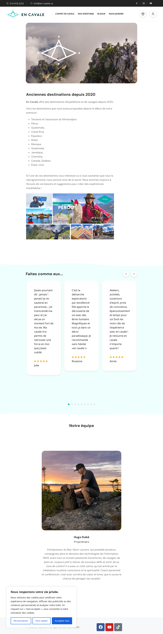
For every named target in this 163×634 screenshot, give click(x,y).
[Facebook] (101, 627)
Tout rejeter (41, 620)
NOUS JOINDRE (116, 13)
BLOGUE (101, 13)
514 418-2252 (17, 3)
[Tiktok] (118, 627)
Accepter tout (62, 620)
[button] (142, 13)
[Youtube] (109, 627)
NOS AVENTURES (86, 13)
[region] (41, 607)
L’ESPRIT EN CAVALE (64, 13)
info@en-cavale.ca (43, 3)
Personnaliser (21, 620)
